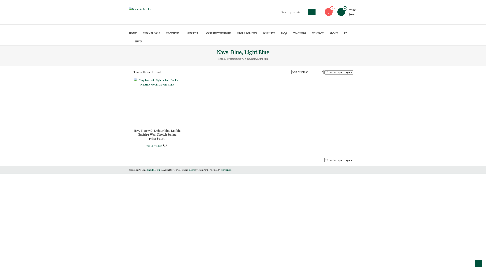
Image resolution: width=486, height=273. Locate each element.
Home (133, 33)
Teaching (299, 33)
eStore (192, 169)
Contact (317, 33)
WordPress (226, 169)
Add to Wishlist (154, 145)
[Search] (312, 12)
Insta (138, 41)
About (334, 33)
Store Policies (247, 33)
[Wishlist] (328, 11)
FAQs (284, 33)
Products (172, 33)
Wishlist (269, 33)
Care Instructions (218, 33)
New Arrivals (151, 33)
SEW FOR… (193, 33)
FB (345, 33)
